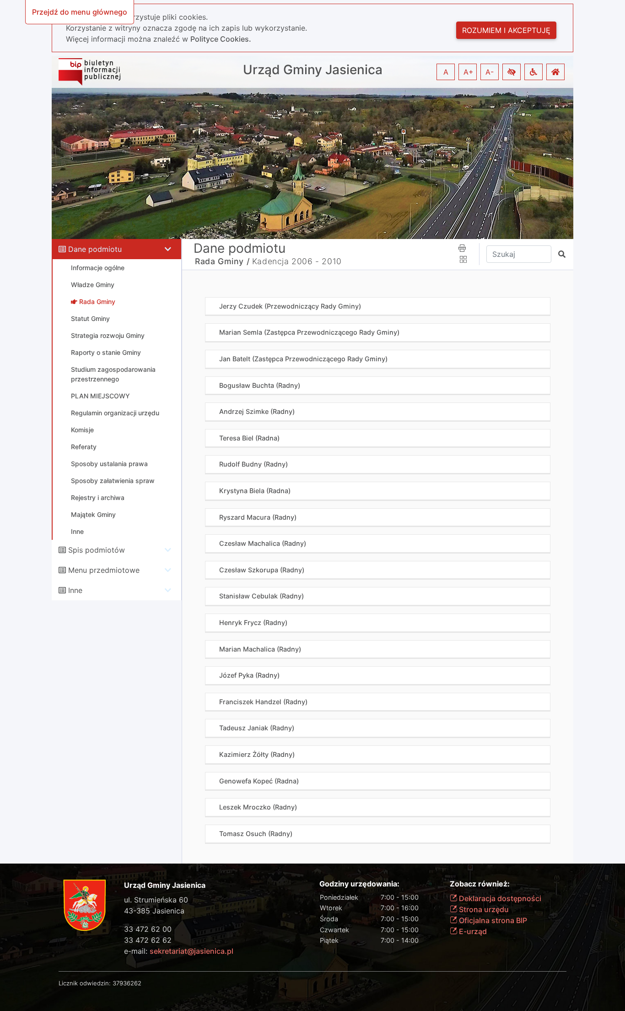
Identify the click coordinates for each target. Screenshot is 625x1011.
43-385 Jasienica (154, 910)
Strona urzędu (483, 909)
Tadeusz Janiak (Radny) (256, 728)
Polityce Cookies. (220, 38)
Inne (75, 590)
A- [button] (489, 71)
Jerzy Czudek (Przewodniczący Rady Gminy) (290, 306)
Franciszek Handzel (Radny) (263, 702)
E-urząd (472, 931)
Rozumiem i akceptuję (506, 30)
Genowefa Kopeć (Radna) (259, 781)
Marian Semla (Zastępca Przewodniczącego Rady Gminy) (309, 332)
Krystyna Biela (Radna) (255, 491)
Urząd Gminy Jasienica (313, 69)
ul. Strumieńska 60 (156, 899)
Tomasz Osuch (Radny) (255, 833)
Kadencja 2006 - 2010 (297, 261)
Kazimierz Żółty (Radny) (257, 754)
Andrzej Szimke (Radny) (257, 411)
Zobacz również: (480, 884)
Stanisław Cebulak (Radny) (261, 596)
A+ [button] (468, 71)
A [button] (445, 71)
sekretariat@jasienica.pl (191, 951)
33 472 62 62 (148, 940)
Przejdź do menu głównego (79, 11)
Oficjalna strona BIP (492, 920)
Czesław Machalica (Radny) (262, 543)
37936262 (127, 983)
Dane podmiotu (95, 249)
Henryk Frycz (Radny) (253, 622)
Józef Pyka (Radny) (249, 675)
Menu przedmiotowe (104, 570)
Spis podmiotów (96, 549)
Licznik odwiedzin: (85, 983)
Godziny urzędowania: (359, 884)
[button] (511, 72)
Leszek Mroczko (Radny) (258, 807)
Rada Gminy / (222, 261)
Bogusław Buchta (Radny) (259, 385)
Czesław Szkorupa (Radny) (261, 570)
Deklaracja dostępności (499, 898)
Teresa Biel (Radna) (249, 438)
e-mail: (178, 951)
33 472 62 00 (148, 929)
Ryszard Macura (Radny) (257, 517)
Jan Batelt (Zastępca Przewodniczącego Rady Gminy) (303, 359)
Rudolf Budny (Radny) (253, 464)
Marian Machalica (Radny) (260, 649)
